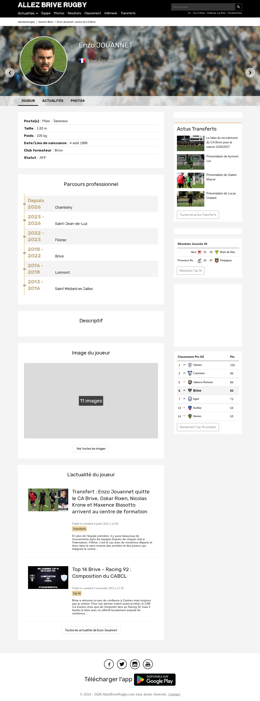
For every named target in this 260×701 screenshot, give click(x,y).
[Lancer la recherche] (238, 7)
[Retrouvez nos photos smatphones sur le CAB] (135, 664)
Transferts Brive (235, 13)
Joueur (28, 101)
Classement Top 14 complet (198, 427)
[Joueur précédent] (10, 72)
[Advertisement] (208, 315)
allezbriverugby (26, 22)
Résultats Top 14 (191, 271)
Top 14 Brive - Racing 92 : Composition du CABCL (101, 572)
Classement (92, 13)
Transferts (127, 13)
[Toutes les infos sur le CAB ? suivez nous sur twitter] (122, 664)
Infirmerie (110, 13)
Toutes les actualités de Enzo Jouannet (91, 630)
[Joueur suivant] (250, 72)
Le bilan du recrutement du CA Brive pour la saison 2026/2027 (221, 142)
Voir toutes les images (91, 448)
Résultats (74, 13)
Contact (174, 694)
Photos (59, 13)
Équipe (46, 13)
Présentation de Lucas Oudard (221, 196)
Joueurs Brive (45, 22)
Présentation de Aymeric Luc (222, 158)
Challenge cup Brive (216, 13)
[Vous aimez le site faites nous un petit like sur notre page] (109, 664)
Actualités (26, 13)
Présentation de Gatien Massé (221, 177)
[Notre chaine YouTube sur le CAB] (148, 664)
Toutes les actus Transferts (198, 215)
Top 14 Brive (199, 13)
